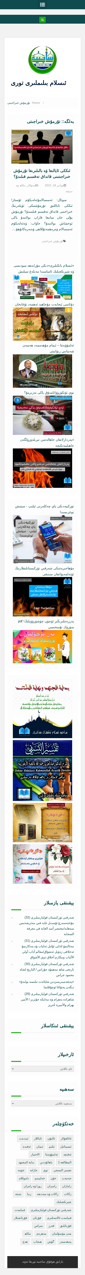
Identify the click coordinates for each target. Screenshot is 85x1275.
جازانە (33, 1170)
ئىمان (39, 1146)
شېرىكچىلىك (63, 1202)
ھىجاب (37, 1241)
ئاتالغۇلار (66, 1138)
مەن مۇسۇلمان (61, 1233)
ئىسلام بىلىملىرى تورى (39, 82)
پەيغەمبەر (65, 1241)
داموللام (24, 1178)
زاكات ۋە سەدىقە (47, 1194)
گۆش (50, 1241)
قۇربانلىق (65, 1225)
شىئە (18, 1194)
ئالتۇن (51, 1138)
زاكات (67, 1194)
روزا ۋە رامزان (33, 1186)
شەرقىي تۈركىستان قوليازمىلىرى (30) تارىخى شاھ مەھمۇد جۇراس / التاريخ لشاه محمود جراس (47, 969)
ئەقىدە (27, 1146)
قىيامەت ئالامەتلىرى (59, 1217)
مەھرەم (41, 1233)
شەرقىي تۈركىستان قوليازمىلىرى (51, 1210)
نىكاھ (28, 1233)
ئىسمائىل (65, 1146)
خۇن (53, 1178)
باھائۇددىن (46, 1162)
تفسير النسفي (62, 1170)
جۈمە (21, 1170)
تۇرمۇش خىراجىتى (52, 241)
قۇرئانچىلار (20, 1217)
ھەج (25, 1241)
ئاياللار (38, 1138)
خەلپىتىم (40, 1178)
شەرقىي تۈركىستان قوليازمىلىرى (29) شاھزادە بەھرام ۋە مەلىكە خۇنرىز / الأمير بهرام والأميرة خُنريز (47, 999)
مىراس (38, 1225)
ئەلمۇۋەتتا (51, 1154)
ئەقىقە (67, 1154)
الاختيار (35, 1154)
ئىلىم (52, 1146)
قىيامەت (20, 1210)
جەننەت (66, 1178)
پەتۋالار (31, 185)
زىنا (29, 1194)
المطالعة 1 (64, 1162)
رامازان (66, 1186)
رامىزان (52, 1186)
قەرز (51, 1225)
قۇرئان (37, 1217)
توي (45, 1170)
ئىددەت (23, 1138)
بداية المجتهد (26, 1162)
